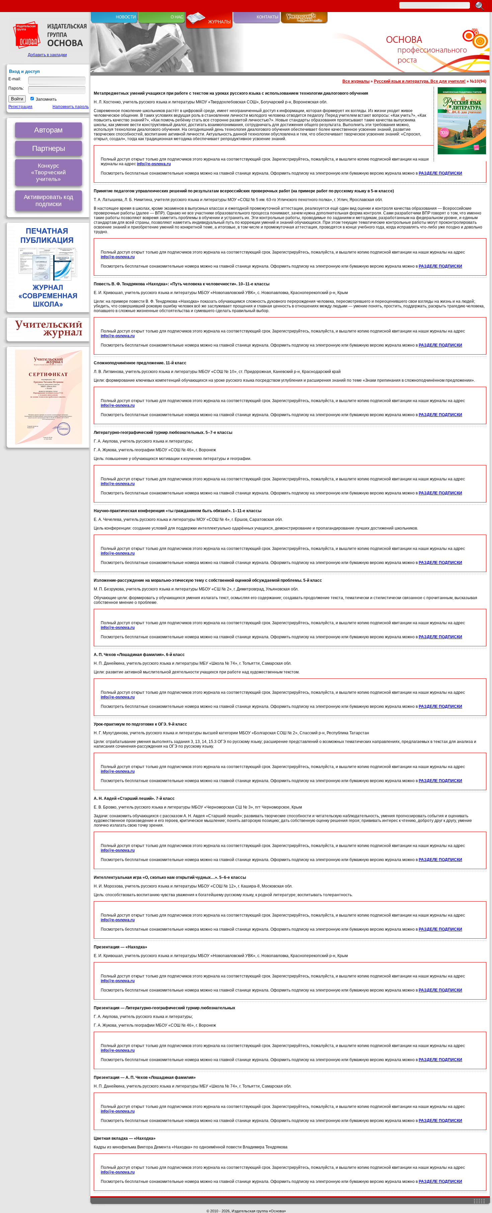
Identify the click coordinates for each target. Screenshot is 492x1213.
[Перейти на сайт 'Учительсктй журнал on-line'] (304, 22)
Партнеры (48, 148)
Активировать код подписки (49, 200)
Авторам (48, 130)
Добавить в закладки (47, 55)
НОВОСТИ (126, 17)
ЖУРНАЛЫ (219, 21)
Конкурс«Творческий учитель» (48, 172)
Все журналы (356, 81)
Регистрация (20, 106)
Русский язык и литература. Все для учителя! (420, 81)
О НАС (177, 17)
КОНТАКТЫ (267, 17)
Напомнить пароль (71, 106)
